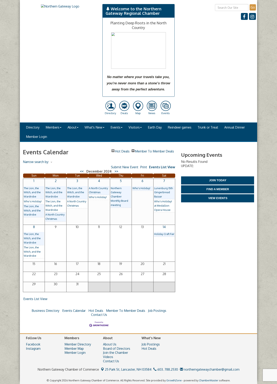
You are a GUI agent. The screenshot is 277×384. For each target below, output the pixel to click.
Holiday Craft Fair (164, 234)
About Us (109, 344)
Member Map (74, 348)
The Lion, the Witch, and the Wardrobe (32, 192)
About (72, 127)
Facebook (33, 344)
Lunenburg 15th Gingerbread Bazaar (163, 192)
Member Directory (77, 344)
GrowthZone (174, 380)
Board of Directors (116, 348)
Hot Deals (122, 150)
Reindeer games (179, 127)
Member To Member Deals (154, 150)
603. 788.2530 (167, 369)
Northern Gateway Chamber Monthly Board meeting (119, 197)
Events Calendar (74, 311)
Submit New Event (124, 167)
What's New (93, 127)
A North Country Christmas (54, 216)
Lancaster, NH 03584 (128, 369)
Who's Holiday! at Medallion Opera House (163, 205)
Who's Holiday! (33, 201)
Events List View (162, 167)
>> (116, 171)
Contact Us (99, 315)
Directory (33, 127)
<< (82, 171)
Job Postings (157, 311)
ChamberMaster (208, 380)
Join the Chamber (115, 353)
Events (115, 127)
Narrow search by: (36, 162)
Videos (108, 357)
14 (164, 227)
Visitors (134, 127)
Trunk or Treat (208, 127)
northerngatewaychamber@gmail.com (211, 369)
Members (52, 127)
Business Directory (45, 311)
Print (143, 167)
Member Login (36, 137)
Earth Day (155, 127)
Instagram (33, 348)
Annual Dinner (234, 127)
